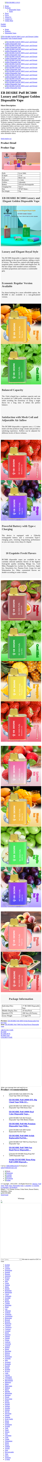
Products (7, 8)
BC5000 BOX (5, 1034)
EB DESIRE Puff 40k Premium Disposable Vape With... (22, 1125)
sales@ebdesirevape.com (9, 1168)
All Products (13, 1187)
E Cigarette (35, 1185)
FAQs (7, 15)
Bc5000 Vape (5, 1035)
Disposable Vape (18, 1185)
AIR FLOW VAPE (7, 1030)
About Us (8, 17)
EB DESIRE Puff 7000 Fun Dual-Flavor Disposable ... (20, 1149)
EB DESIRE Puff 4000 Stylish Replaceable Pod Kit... (21, 1137)
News (7, 13)
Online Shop (9, 21)
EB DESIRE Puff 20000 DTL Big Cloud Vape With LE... (23, 1101)
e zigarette (27, 1185)
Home (7, 6)
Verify (11, 11)
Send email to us (6, 138)
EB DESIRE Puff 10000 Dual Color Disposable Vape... (21, 1113)
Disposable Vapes (14, 10)
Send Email (4, 1195)
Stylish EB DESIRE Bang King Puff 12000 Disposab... (22, 1161)
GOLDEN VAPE (6, 1037)
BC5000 (3, 1032)
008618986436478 (12, 1166)
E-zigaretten (5, 1187)
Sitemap (35, 1184)
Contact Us (8, 19)
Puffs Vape (8, 1185)
